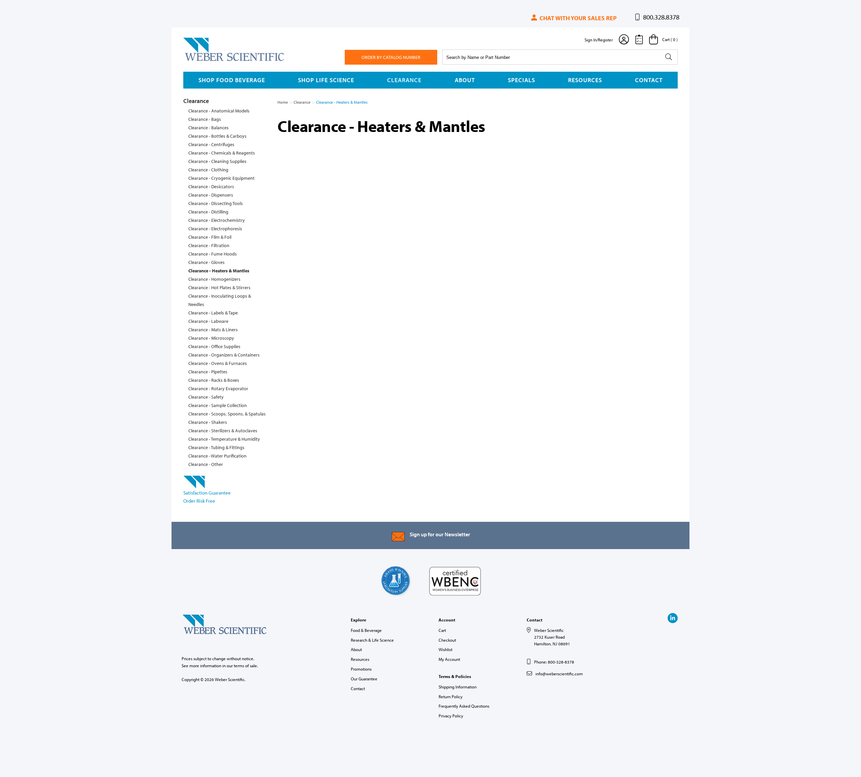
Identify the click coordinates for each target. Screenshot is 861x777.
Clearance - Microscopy (211, 338)
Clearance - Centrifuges (211, 144)
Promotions (361, 669)
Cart (442, 630)
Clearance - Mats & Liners (213, 330)
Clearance (404, 80)
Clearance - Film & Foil (209, 237)
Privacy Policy (451, 715)
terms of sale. (246, 665)
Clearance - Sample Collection (217, 405)
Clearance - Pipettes (207, 372)
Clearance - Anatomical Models (219, 111)
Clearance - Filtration (208, 245)
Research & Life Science (372, 640)
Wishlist (445, 649)
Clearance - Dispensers (210, 195)
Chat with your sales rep (577, 18)
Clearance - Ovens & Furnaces (217, 363)
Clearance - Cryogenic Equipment (221, 178)
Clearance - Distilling (208, 212)
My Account (449, 659)
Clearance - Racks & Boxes (213, 380)
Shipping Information (458, 686)
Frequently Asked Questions (464, 706)
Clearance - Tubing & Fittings (216, 447)
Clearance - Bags (204, 119)
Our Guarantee (364, 678)
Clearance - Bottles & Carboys (217, 136)
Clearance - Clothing (208, 170)
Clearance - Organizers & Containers (224, 355)
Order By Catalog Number (391, 57)
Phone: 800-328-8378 (554, 662)
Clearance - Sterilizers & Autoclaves (222, 431)
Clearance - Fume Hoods (212, 254)
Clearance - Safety (206, 397)
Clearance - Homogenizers (214, 279)
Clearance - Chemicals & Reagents (221, 153)
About (465, 80)
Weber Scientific (199, 60)
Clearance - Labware (208, 321)
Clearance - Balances (208, 128)
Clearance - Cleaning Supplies (217, 161)
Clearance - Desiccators (211, 186)
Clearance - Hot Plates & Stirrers (219, 287)
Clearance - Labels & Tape (213, 313)
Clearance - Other (205, 464)
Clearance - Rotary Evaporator (218, 388)
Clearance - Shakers (207, 422)
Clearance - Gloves (206, 262)
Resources (585, 80)
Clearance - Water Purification (217, 456)
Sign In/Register (599, 39)
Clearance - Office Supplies (214, 346)
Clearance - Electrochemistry (216, 220)
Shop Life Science (326, 80)
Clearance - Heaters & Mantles (218, 271)
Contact (649, 80)
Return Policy (450, 696)
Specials (521, 80)
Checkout (447, 640)
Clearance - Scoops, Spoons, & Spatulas (227, 414)
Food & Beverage (366, 630)
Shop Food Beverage (231, 80)
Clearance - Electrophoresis (215, 229)
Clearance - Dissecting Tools (215, 203)
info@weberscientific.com (559, 673)
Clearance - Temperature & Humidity (224, 439)
